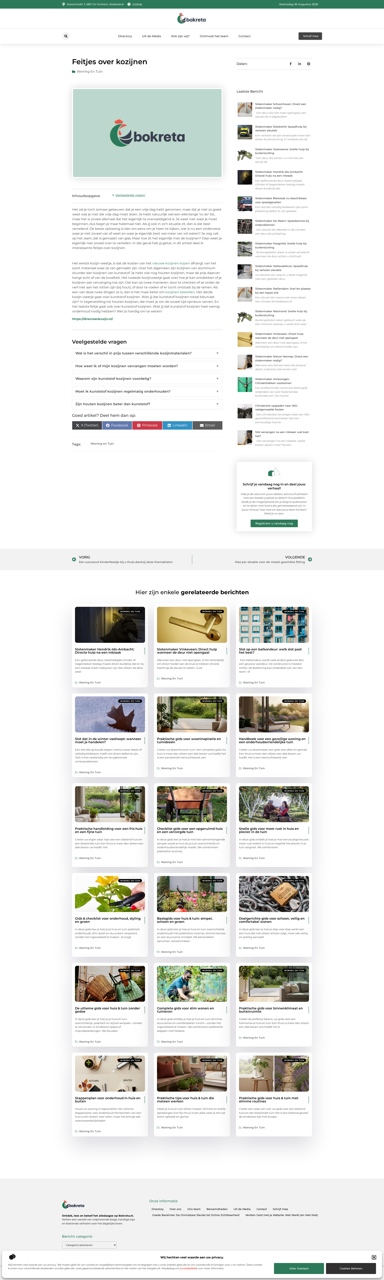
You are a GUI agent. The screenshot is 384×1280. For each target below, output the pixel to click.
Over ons (175, 1209)
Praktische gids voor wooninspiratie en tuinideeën (189, 740)
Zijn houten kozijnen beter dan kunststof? (147, 404)
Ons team (194, 1209)
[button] (374, 1257)
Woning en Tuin (90, 71)
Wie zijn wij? (180, 36)
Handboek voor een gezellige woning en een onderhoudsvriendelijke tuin (272, 740)
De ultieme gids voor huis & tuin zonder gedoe (107, 1009)
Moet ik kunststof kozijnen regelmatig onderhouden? (147, 391)
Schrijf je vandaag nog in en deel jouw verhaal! (274, 486)
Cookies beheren (351, 1268)
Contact (244, 36)
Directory (125, 36)
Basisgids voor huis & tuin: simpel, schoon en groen (185, 920)
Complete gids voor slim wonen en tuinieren (185, 1009)
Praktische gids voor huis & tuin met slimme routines (268, 1099)
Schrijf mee (280, 1209)
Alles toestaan (299, 1268)
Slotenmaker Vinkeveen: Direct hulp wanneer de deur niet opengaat (187, 650)
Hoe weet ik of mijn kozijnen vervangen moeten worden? (147, 366)
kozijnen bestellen (180, 292)
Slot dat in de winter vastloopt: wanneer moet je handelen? (108, 740)
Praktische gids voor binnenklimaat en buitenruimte (271, 1009)
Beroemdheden (217, 1209)
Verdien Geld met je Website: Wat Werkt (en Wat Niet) (281, 1215)
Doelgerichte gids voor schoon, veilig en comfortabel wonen (272, 920)
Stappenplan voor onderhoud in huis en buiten (107, 1099)
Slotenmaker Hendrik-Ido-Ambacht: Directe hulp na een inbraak (104, 650)
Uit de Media (151, 36)
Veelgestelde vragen (130, 195)
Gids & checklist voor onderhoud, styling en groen (108, 920)
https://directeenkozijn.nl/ (92, 319)
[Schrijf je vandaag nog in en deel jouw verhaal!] (274, 472)
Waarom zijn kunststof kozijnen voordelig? (147, 379)
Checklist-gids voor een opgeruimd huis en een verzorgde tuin (190, 830)
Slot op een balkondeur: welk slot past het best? (270, 650)
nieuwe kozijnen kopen (171, 263)
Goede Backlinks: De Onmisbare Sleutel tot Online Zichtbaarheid (195, 1215)
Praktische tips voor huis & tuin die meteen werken (185, 1099)
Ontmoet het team (214, 36)
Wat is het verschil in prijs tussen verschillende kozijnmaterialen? (147, 353)
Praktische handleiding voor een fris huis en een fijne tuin (108, 830)
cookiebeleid (188, 1268)
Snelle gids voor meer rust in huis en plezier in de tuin (269, 830)
